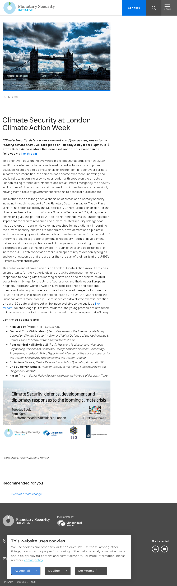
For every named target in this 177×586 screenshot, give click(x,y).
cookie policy (33, 560)
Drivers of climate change (26, 494)
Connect (134, 7)
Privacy (8, 581)
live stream (29, 153)
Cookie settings (26, 581)
